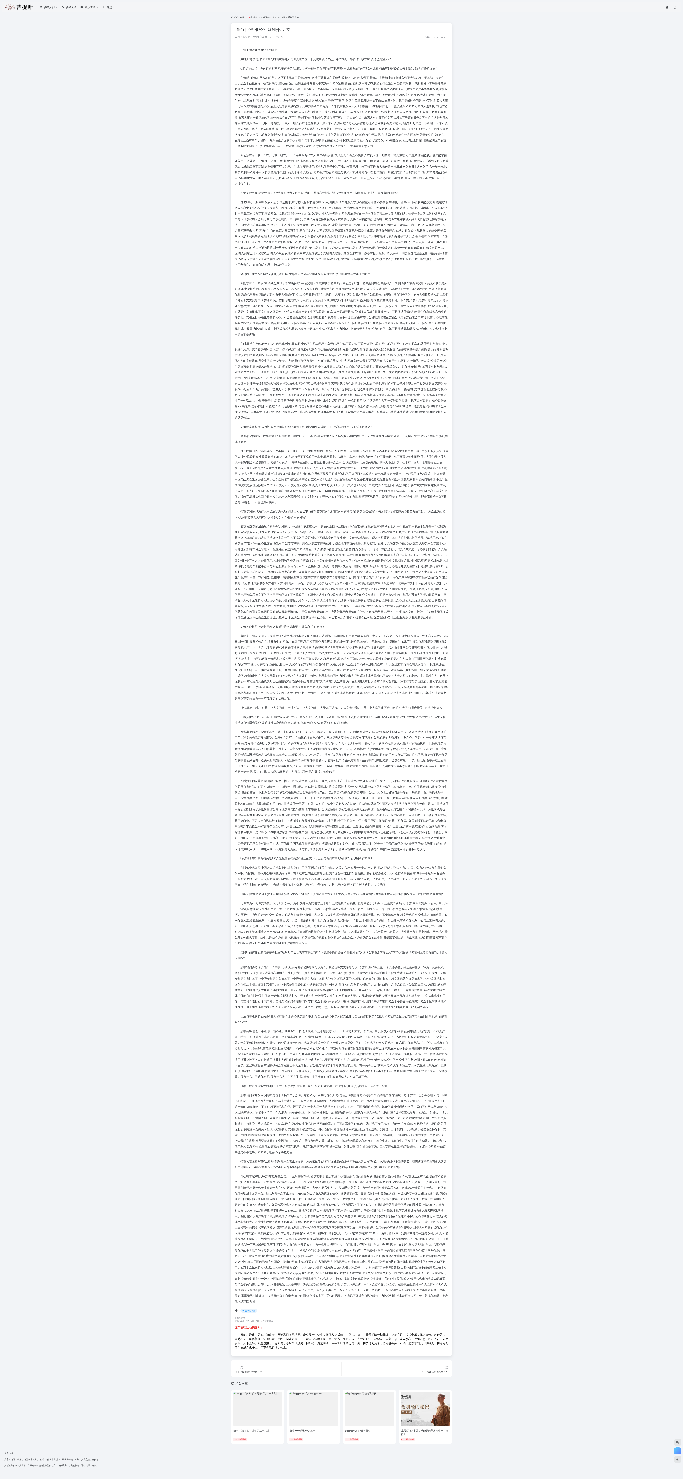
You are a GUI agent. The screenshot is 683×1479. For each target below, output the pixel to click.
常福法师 (277, 36)
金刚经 (253, 17)
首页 (235, 17)
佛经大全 (244, 17)
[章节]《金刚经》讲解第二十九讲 (251, 1430)
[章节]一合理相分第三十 (302, 1430)
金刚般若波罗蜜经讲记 (357, 1430)
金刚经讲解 (264, 17)
